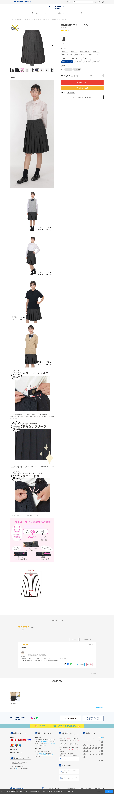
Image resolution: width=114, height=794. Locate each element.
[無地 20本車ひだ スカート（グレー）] (15, 696)
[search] (74, 2)
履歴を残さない (100, 707)
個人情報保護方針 (71, 788)
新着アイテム (61, 13)
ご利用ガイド (62, 1)
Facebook (62, 92)
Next (52, 45)
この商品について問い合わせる (83, 97)
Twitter (65, 92)
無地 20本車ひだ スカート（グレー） (14, 704)
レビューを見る (75, 31)
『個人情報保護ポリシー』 (59, 791)
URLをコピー (71, 92)
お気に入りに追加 (83, 88)
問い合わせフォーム (45, 741)
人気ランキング (48, 13)
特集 (37, 13)
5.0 (32, 627)
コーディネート (74, 13)
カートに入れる (83, 82)
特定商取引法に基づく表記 (47, 755)
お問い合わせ (69, 1)
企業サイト (97, 788)
